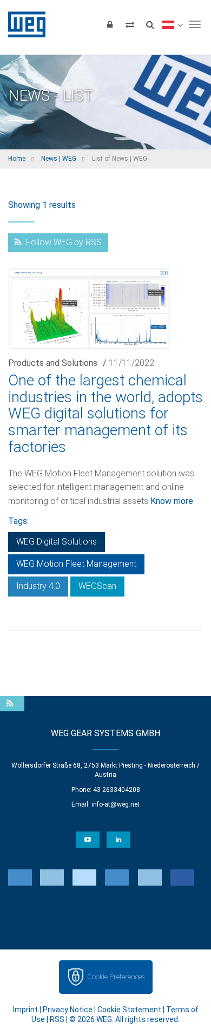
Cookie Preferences (115, 977)
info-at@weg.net (115, 804)
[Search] (150, 24)
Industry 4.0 (38, 586)
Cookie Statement (129, 1009)
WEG (23, 24)
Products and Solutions (52, 363)
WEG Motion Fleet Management (76, 564)
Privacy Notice (68, 1009)
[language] (172, 24)
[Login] (110, 24)
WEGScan (97, 586)
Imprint (25, 1009)
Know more (171, 501)
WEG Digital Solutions (56, 541)
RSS (57, 1019)
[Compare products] (130, 24)
